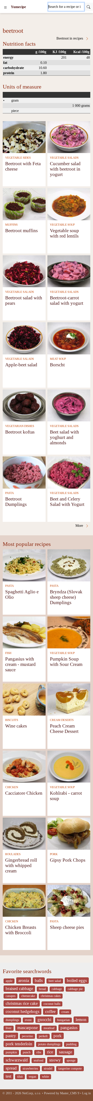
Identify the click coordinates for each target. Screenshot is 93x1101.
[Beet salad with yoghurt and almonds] (68, 405)
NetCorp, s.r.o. (31, 1093)
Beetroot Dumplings (16, 501)
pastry (11, 1035)
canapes (10, 996)
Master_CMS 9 (69, 1093)
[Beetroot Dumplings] (24, 472)
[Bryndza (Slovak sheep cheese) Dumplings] (68, 565)
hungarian (63, 1020)
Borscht (57, 364)
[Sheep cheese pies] (68, 900)
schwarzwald (17, 1060)
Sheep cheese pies (67, 927)
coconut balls (52, 1003)
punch (26, 1052)
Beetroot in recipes (70, 38)
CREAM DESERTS (62, 720)
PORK (54, 854)
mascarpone (27, 1027)
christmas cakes (50, 996)
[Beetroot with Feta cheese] (24, 137)
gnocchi (44, 1019)
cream (65, 1012)
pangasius (68, 1027)
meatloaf (49, 1028)
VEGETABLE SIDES (18, 157)
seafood (38, 1060)
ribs (38, 1052)
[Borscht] (68, 338)
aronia (23, 980)
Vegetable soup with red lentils (64, 233)
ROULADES (13, 854)
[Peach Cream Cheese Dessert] (68, 699)
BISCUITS (11, 720)
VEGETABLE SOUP (62, 224)
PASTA (9, 493)
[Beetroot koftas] (24, 405)
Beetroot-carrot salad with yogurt (66, 300)
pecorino (27, 1036)
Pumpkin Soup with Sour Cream (66, 661)
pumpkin (11, 1052)
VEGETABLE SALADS (64, 157)
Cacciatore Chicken (23, 793)
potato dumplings (49, 1044)
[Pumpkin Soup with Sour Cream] (68, 632)
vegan (32, 1076)
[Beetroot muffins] (24, 204)
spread (11, 1068)
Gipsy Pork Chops (67, 860)
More (79, 525)
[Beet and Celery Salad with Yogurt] (68, 472)
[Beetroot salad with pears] (24, 271)
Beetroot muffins (21, 230)
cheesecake (28, 996)
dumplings (12, 1020)
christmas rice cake (22, 1003)
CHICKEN (11, 787)
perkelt (43, 1036)
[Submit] (88, 7)
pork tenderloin (19, 1043)
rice (50, 1052)
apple (9, 981)
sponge (71, 1060)
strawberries (30, 1068)
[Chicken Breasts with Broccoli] (24, 900)
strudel (48, 1068)
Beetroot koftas (20, 431)
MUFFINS (11, 224)
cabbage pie (75, 989)
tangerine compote (70, 1068)
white (45, 1076)
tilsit (20, 1076)
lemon (81, 1019)
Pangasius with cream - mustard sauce (20, 664)
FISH (8, 653)
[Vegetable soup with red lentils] (68, 204)
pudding (71, 1044)
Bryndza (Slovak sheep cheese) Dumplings (66, 597)
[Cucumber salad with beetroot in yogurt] (68, 137)
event (28, 1020)
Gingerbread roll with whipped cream (21, 865)
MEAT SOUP (58, 358)
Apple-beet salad (21, 364)
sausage (65, 1052)
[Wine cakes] (24, 699)
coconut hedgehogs (22, 1011)
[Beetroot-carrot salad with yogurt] (68, 271)
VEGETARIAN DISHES (19, 426)
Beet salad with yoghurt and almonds (64, 437)
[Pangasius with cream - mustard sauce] (24, 632)
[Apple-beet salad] (24, 338)
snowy (55, 1060)
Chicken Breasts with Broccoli (20, 930)
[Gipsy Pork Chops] (68, 833)
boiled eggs (77, 980)
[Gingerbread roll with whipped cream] (24, 833)
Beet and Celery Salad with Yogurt (67, 501)
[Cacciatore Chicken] (24, 766)
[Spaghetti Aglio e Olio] (24, 565)
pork (57, 1035)
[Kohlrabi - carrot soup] (68, 766)
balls (39, 980)
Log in (86, 1093)
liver (9, 1028)
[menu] (5, 7)
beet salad (55, 981)
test (8, 1076)
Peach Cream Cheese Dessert (64, 728)
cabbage (57, 989)
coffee (50, 1011)
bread (42, 989)
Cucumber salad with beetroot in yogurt (65, 169)
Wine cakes (16, 725)
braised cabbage (19, 988)
